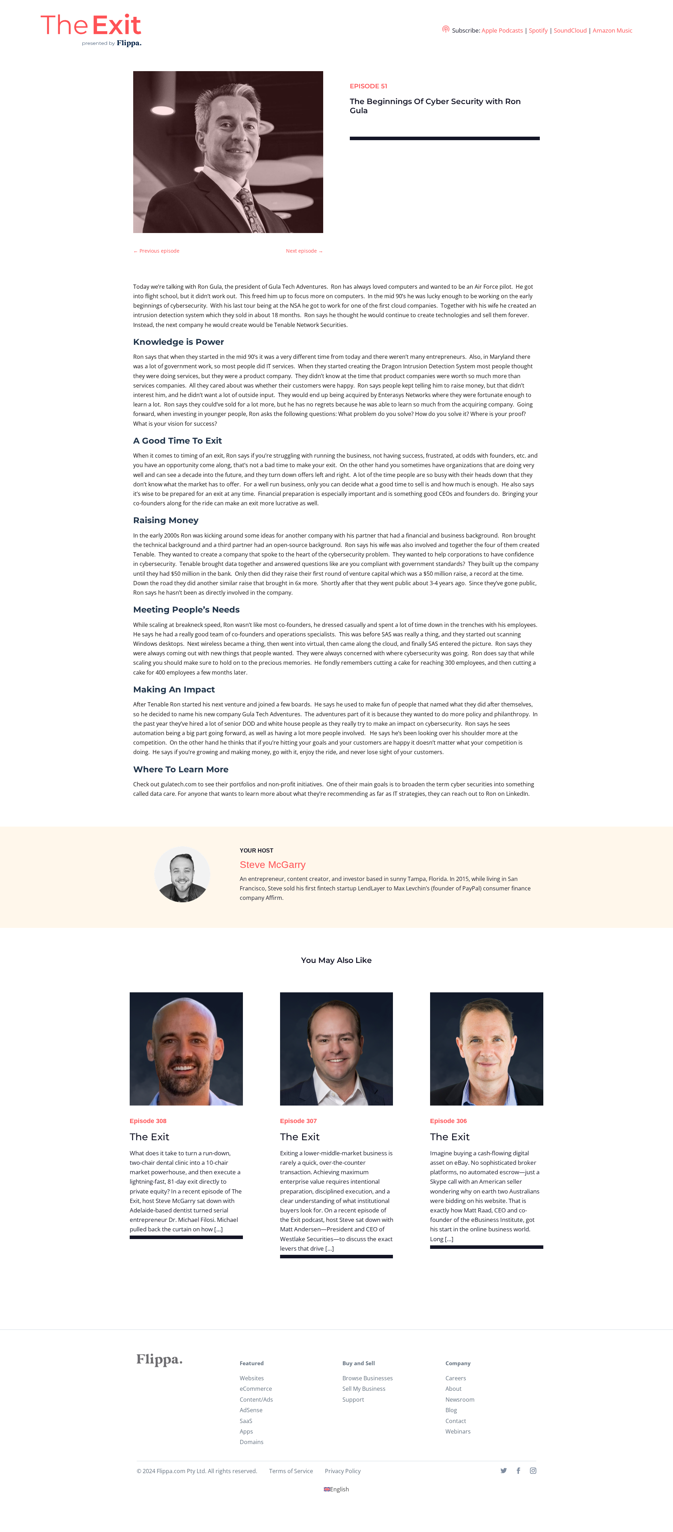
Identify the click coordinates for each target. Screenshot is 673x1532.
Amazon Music (612, 30)
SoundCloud (570, 30)
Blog (451, 1410)
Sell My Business (364, 1389)
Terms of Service (291, 1471)
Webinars (458, 1431)
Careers (456, 1378)
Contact (456, 1421)
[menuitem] (336, 1489)
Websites (252, 1378)
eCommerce (256, 1389)
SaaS (246, 1421)
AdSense (251, 1410)
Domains (252, 1442)
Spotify (538, 30)
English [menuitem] (339, 1489)
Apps (246, 1431)
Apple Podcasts (502, 30)
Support (353, 1399)
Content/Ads (256, 1399)
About (454, 1389)
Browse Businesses (367, 1378)
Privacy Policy (343, 1471)
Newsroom (460, 1399)
